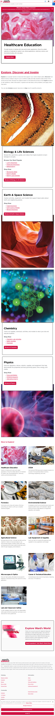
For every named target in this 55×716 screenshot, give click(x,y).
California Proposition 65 (33, 686)
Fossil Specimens (12, 206)
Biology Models (11, 173)
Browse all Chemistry (11, 347)
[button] (45, 1)
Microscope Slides (12, 172)
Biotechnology (11, 166)
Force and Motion (12, 375)
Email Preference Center (32, 691)
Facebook (3, 693)
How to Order (3, 684)
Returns (2, 682)
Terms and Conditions (32, 682)
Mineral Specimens (12, 209)
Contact (29, 679)
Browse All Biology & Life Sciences (15, 180)
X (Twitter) (3, 695)
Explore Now (10, 57)
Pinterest (2, 699)
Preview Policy (4, 686)
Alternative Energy (12, 379)
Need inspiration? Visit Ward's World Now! (38, 643)
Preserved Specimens (13, 164)
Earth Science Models (13, 207)
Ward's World (30, 693)
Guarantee (3, 679)
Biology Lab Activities (13, 175)
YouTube (2, 697)
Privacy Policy (31, 684)
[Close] (52, 9)
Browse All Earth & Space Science (14, 214)
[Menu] (1, 1)
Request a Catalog (4, 677)
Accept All (27, 713)
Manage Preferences (27, 705)
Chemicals (10, 343)
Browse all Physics (10, 383)
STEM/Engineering (12, 377)
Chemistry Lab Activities (14, 339)
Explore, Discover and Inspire (20, 72)
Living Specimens (12, 162)
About (29, 677)
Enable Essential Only (27, 709)
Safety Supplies (11, 341)
